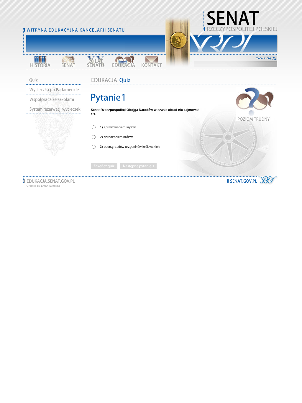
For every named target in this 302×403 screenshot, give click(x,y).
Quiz (53, 80)
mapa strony (266, 58)
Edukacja (123, 61)
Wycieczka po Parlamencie (53, 89)
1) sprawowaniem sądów (118, 127)
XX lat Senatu (96, 61)
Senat (68, 61)
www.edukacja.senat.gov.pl (51, 181)
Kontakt (151, 61)
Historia (40, 61)
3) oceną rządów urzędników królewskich (130, 146)
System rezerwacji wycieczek (53, 109)
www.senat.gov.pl (242, 181)
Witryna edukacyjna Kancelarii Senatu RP (241, 20)
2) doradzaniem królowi (116, 137)
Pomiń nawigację (241, 41)
